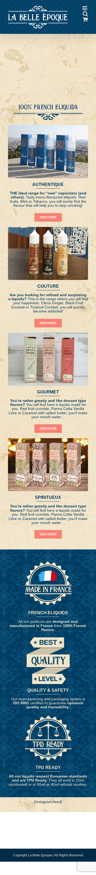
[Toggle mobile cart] (63, 31)
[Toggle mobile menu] (85, 31)
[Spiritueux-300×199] (48, 445)
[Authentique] (48, 133)
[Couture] (48, 234)
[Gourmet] (48, 340)
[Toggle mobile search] (74, 31)
